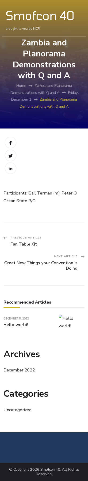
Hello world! (16, 324)
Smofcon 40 (40, 15)
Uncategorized (18, 410)
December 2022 (19, 370)
